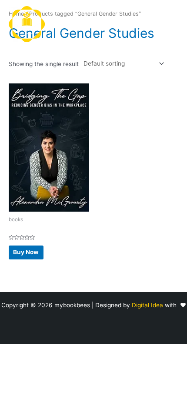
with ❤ (175, 305)
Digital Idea (148, 305)
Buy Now (26, 252)
